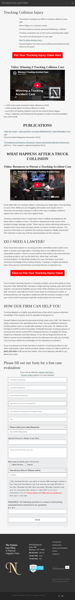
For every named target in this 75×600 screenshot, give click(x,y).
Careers (54, 551)
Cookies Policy (63, 581)
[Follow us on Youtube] (62, 596)
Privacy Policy (27, 375)
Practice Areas (56, 545)
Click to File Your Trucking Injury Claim (37, 273)
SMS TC (55, 581)
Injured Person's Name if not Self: (24, 438)
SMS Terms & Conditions (52, 493)
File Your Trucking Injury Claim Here (37, 55)
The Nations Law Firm (24, 595)
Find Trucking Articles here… (31, 40)
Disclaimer (55, 579)
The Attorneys (56, 542)
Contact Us (55, 554)
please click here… (47, 372)
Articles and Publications (59, 548)
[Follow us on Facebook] (59, 596)
